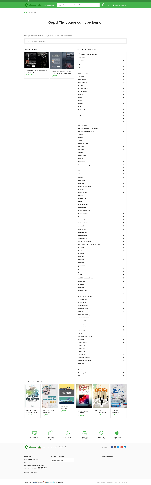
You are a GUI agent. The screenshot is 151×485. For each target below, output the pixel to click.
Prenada (101, 284)
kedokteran (101, 180)
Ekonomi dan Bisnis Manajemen (101, 128)
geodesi (101, 146)
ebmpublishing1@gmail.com (34, 465)
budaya (101, 104)
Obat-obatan (101, 238)
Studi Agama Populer (101, 336)
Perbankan (101, 263)
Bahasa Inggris (101, 88)
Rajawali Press (101, 291)
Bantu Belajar (101, 91)
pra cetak (101, 281)
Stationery (101, 330)
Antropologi (101, 70)
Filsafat (101, 137)
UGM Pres (101, 365)
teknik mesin (101, 348)
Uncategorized (101, 373)
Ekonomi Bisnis (101, 125)
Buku (101, 107)
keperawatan (101, 192)
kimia (101, 201)
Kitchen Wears (101, 204)
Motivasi (101, 226)
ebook (101, 119)
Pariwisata (101, 247)
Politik (101, 275)
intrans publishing (101, 166)
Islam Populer (101, 174)
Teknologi (101, 354)
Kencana (101, 189)
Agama (101, 64)
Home (26, 12)
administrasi (101, 61)
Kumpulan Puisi (101, 214)
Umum (101, 370)
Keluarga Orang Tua (101, 186)
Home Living (101, 156)
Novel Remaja (101, 235)
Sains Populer (101, 299)
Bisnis (101, 100)
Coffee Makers (101, 116)
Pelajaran (101, 253)
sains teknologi (101, 302)
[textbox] (62, 460)
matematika (101, 220)
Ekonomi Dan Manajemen (101, 131)
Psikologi (101, 287)
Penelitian (101, 260)
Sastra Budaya (101, 308)
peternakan (101, 272)
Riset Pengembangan (101, 296)
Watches (101, 376)
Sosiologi (101, 324)
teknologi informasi (101, 357)
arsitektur (101, 76)
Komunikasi (101, 208)
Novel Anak (101, 229)
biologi (101, 97)
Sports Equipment (101, 327)
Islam (101, 171)
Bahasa (101, 85)
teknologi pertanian (101, 360)
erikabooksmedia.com (111, 482)
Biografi (101, 94)
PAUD (101, 250)
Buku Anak (101, 110)
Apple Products (101, 73)
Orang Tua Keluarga (101, 241)
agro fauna (101, 67)
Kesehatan (101, 195)
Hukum (101, 159)
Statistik (101, 333)
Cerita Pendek (101, 113)
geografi (101, 149)
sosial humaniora (101, 318)
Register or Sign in (120, 5)
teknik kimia (101, 345)
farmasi (101, 134)
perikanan (101, 266)
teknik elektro (101, 342)
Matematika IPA (101, 223)
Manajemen (101, 217)
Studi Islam (101, 339)
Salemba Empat (101, 305)
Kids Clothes (101, 198)
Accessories (101, 58)
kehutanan (101, 183)
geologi (101, 152)
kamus (101, 177)
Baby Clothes (101, 82)
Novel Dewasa (101, 232)
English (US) (27, 1)
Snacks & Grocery (101, 315)
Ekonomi (101, 122)
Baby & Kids (101, 79)
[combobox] (78, 5)
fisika (101, 140)
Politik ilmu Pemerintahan (101, 278)
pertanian (101, 269)
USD (35, 1)
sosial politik (101, 321)
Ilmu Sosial (101, 162)
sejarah (101, 312)
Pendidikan (101, 256)
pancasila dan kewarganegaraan (101, 244)
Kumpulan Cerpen (101, 211)
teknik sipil (101, 351)
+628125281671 (34, 460)
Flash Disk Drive (101, 143)
